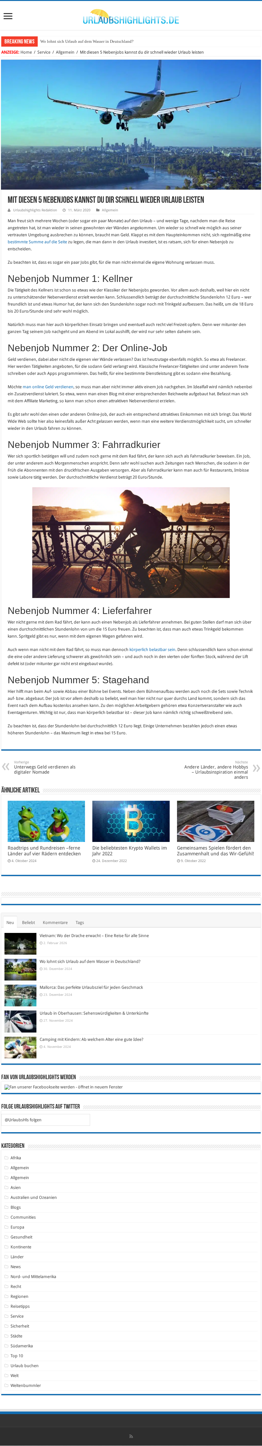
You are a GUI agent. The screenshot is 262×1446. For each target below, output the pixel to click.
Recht (16, 1286)
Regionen (19, 1296)
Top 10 (17, 1355)
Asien (16, 1187)
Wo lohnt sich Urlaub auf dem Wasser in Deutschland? (87, 41)
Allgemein (65, 52)
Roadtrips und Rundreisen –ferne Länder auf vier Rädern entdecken (44, 851)
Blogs (16, 1207)
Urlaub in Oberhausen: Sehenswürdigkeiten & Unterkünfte (94, 1013)
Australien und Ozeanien (34, 1197)
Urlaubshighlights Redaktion (35, 210)
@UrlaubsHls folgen (23, 1119)
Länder (17, 1256)
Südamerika (22, 1346)
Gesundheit (21, 1237)
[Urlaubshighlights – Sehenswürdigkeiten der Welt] (131, 15)
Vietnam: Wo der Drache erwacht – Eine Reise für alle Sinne (94, 935)
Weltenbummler (26, 1385)
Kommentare (55, 922)
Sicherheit (20, 1326)
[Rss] (131, 1436)
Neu (10, 922)
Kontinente (21, 1247)
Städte (16, 1336)
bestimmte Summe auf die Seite (37, 241)
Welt (15, 1375)
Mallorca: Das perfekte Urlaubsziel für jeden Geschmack (91, 987)
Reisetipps (20, 1306)
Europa (17, 1227)
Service (43, 52)
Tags (80, 922)
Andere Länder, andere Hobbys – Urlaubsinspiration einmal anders (216, 770)
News (16, 1266)
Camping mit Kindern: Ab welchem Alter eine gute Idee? (91, 1039)
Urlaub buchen (25, 1365)
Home (26, 52)
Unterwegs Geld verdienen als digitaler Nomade (44, 767)
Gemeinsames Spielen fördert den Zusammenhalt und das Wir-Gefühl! (215, 851)
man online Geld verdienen (48, 386)
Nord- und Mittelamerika (33, 1276)
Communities (23, 1217)
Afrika (16, 1157)
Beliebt (28, 922)
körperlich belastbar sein (152, 649)
